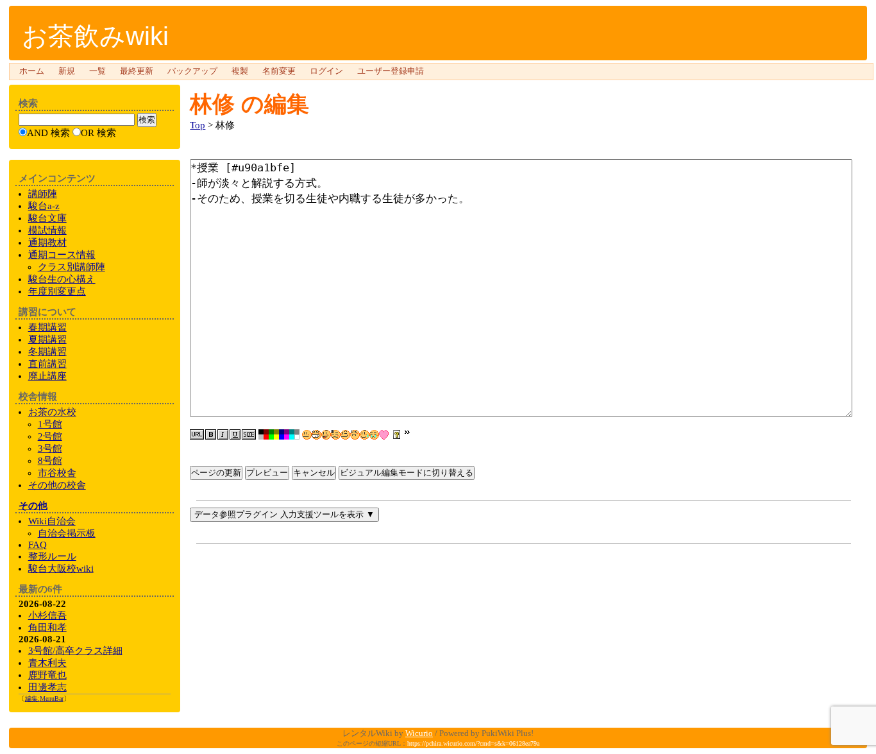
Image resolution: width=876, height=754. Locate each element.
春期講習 (47, 327)
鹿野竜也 (47, 675)
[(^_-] (345, 435)
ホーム (31, 71)
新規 (66, 71)
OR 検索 (98, 133)
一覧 (97, 71)
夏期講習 (47, 339)
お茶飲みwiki (95, 36)
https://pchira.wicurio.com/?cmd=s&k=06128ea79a (473, 743)
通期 (62, 255)
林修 (212, 103)
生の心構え (62, 279)
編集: (44, 698)
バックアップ (192, 71)
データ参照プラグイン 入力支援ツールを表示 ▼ (284, 514)
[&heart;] (384, 435)
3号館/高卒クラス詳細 (75, 651)
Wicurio (419, 733)
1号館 (50, 424)
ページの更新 (216, 472)
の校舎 (57, 485)
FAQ (37, 545)
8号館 (50, 461)
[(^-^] (316, 435)
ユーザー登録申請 (390, 71)
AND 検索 (48, 133)
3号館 (50, 448)
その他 (33, 506)
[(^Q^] (326, 435)
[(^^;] (364, 435)
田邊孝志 (47, 687)
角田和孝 (47, 627)
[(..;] (336, 435)
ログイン (326, 71)
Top (197, 125)
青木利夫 (47, 663)
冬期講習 (47, 352)
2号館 (50, 436)
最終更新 (136, 71)
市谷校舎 (57, 473)
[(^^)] (307, 435)
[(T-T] (374, 435)
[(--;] (355, 435)
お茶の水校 (52, 412)
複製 (240, 71)
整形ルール (52, 556)
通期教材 (47, 242)
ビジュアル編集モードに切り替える (406, 472)
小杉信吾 (47, 615)
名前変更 (279, 71)
